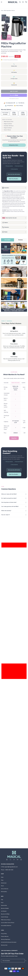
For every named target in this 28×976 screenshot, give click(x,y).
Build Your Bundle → (14, 178)
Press (2, 902)
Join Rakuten (4, 911)
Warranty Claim (4, 945)
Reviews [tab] (20, 239)
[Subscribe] (26, 961)
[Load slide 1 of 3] (12, 541)
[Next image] (25, 27)
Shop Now (14, 438)
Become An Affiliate (5, 914)
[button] (1, 2)
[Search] (20, 2)
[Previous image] (3, 27)
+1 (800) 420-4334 (8, 869)
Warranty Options (6, 109)
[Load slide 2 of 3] (14, 541)
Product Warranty (4, 936)
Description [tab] (8, 239)
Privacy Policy (4, 933)
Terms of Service (4, 888)
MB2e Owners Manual (5, 919)
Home (2, 10)
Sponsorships (4, 905)
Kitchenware (3, 883)
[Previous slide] (1, 540)
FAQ (2, 899)
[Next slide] (26, 540)
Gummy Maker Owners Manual (7, 922)
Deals (2, 877)
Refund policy (4, 891)
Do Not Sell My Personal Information (8, 942)
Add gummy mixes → (14, 145)
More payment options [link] (14, 98)
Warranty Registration (5, 939)
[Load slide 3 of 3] (16, 541)
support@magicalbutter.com (11, 866)
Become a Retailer (5, 908)
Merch (2, 885)
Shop (2, 880)
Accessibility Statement (6, 925)
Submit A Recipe (4, 917)
